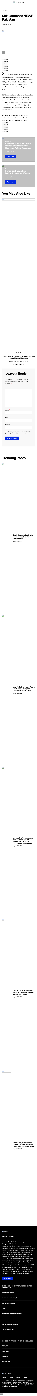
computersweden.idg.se (10, 1324)
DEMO (18, 1377)
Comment (8, 388)
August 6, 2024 (6, 24)
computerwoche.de (8, 1319)
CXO (11, 1377)
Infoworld (5, 1356)
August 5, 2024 (9, 151)
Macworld (5, 1351)
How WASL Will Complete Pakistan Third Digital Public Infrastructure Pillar (23, 992)
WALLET (26, 1377)
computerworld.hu (8, 1329)
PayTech (4, 10)
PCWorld (5, 1346)
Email (7, 417)
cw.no (4, 1308)
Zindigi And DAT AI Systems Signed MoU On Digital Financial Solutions (18, 357)
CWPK (4, 1377)
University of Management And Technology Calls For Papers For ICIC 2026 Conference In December (23, 840)
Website (7, 424)
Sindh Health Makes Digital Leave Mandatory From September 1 (23, 537)
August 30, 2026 (17, 541)
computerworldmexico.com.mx (12, 1313)
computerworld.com (8, 1303)
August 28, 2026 (23, 361)
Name (7, 410)
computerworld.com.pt (9, 1298)
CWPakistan (12, 361)
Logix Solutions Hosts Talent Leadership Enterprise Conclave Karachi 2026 (24, 689)
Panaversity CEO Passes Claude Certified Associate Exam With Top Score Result (24, 1144)
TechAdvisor (6, 1361)
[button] (13, 364)
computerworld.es (8, 1292)
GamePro (8, 141)
